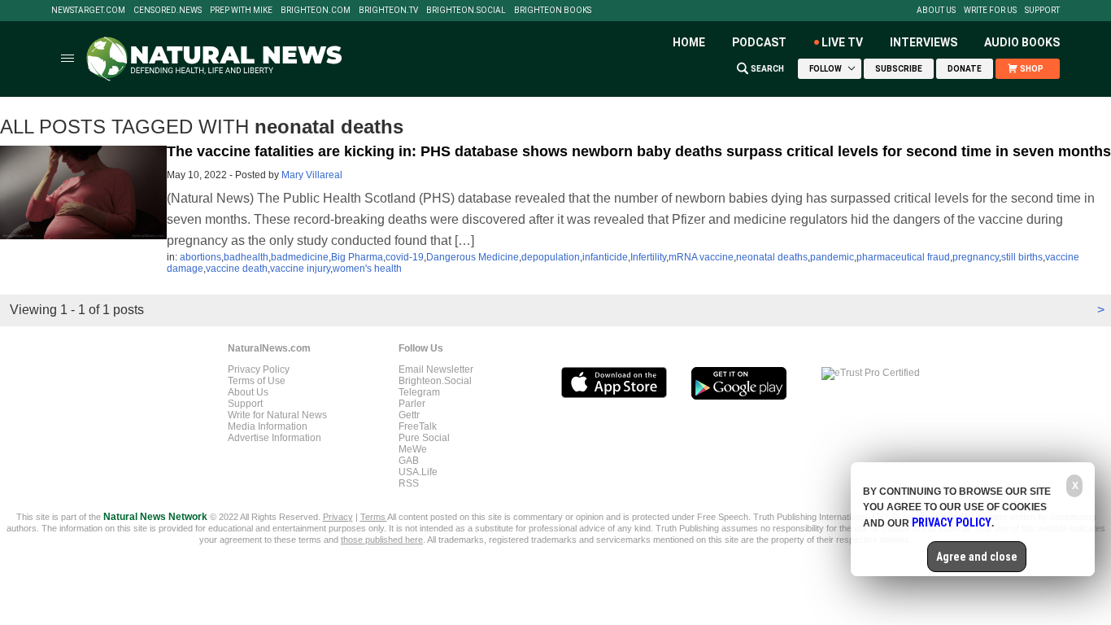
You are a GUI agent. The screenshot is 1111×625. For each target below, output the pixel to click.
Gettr (409, 415)
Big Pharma (357, 257)
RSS (409, 483)
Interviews (923, 42)
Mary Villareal (311, 175)
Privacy (338, 517)
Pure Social (424, 438)
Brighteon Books (552, 11)
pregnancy (975, 257)
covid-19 (405, 257)
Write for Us (990, 11)
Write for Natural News (277, 415)
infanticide (605, 257)
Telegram (419, 392)
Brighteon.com (316, 11)
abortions (200, 257)
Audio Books (1022, 42)
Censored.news (167, 11)
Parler (412, 403)
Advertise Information (274, 438)
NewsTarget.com (88, 11)
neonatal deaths (772, 257)
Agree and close (976, 556)
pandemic (832, 257)
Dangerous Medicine (472, 257)
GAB (409, 460)
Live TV (842, 42)
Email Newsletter (436, 369)
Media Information (267, 426)
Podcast (759, 42)
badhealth (246, 257)
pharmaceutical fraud (903, 257)
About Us (936, 11)
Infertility (648, 257)
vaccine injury (300, 268)
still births (1022, 257)
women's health (367, 268)
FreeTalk (418, 426)
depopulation (550, 257)
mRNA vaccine (701, 257)
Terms (373, 517)
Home (689, 42)
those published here (382, 539)
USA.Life (418, 472)
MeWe (413, 449)
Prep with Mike (241, 11)
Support (1042, 11)
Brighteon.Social (466, 11)
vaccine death (237, 268)
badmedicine (300, 257)
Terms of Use (256, 381)
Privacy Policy (259, 369)
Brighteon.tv (388, 11)
